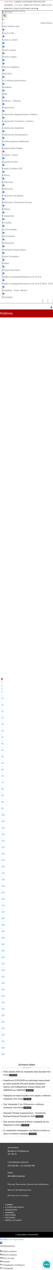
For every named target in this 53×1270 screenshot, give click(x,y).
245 (3, 1002)
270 (3, 1035)
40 (2, 737)
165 (3, 899)
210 (3, 957)
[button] (1, 1243)
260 (3, 1022)
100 (3, 815)
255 (3, 1015)
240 (3, 996)
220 (3, 970)
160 (3, 892)
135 (3, 860)
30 (2, 724)
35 (2, 731)
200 (3, 944)
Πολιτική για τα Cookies (18, 1195)
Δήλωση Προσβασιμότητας (19, 1190)
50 (2, 750)
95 (2, 808)
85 (2, 795)
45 (2, 744)
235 (3, 990)
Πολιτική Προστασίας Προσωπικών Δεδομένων (28, 1184)
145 (3, 873)
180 (3, 918)
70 (2, 776)
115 (3, 834)
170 (3, 905)
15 (2, 705)
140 (3, 867)
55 (2, 757)
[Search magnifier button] (4, 16)
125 (3, 847)
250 (3, 1009)
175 (3, 912)
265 (3, 1028)
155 (3, 886)
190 (3, 931)
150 (3, 880)
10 (2, 698)
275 (3, 1041)
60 (2, 763)
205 (3, 951)
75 (2, 782)
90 (2, 802)
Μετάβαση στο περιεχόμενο (12, 1239)
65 (2, 770)
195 (3, 938)
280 (3, 1048)
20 (2, 711)
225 (3, 977)
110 (3, 828)
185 (3, 925)
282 (3, 1054)
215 (3, 964)
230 (3, 983)
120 (3, 841)
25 (2, 718)
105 (3, 821)
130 (3, 854)
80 (2, 789)
